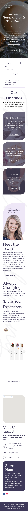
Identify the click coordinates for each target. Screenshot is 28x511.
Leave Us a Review (14, 381)
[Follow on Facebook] (4, 494)
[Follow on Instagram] (7, 494)
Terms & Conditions (10, 506)
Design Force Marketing (14, 508)
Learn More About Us (10, 275)
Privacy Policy (19, 504)
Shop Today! (14, 134)
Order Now (14, 160)
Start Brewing (14, 188)
